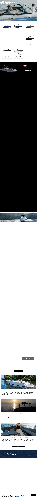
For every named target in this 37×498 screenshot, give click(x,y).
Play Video (28, 70)
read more (8, 394)
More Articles (18, 446)
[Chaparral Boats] (6, 1)
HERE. (18, 496)
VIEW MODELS (7, 32)
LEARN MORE (28, 358)
